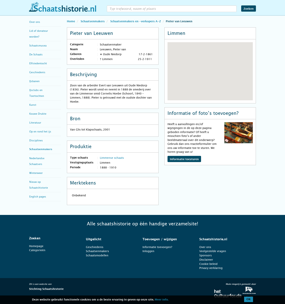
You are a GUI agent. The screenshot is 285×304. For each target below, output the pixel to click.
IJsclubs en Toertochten (36, 93)
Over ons (34, 22)
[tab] (52, 238)
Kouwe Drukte (37, 113)
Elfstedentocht (38, 63)
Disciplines (36, 140)
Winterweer (36, 173)
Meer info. (161, 299)
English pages (37, 196)
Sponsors (205, 255)
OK (248, 299)
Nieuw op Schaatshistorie (38, 184)
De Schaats (36, 54)
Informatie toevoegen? (157, 247)
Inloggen (148, 251)
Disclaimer (206, 259)
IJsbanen (34, 81)
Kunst (32, 104)
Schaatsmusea (38, 45)
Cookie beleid (208, 263)
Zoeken (249, 9)
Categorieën (37, 250)
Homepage (36, 246)
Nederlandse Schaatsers (36, 161)
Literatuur (35, 122)
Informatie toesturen (184, 159)
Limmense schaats (112, 157)
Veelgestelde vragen (212, 251)
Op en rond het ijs (40, 131)
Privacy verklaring (211, 268)
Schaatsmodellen (97, 255)
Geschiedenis (37, 72)
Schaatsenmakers (40, 149)
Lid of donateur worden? (38, 33)
